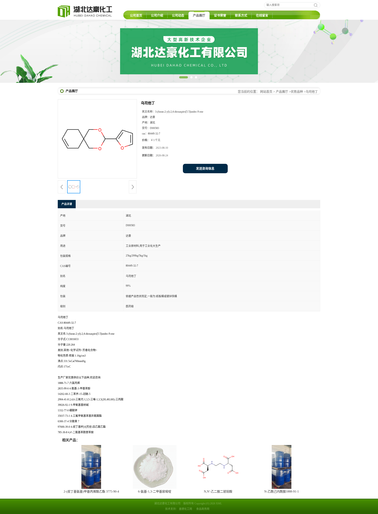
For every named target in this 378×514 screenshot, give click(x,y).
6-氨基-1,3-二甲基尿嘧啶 (154, 491)
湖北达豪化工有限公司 (167, 503)
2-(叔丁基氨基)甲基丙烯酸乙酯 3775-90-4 (91, 491)
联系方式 (241, 15)
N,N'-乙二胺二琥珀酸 (218, 491)
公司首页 (136, 15)
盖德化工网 (185, 508)
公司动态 (178, 15)
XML (219, 503)
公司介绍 (157, 15)
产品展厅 (199, 15)
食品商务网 (202, 508)
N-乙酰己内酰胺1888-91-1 (281, 491)
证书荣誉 (220, 15)
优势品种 (297, 91)
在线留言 (262, 15)
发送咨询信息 (205, 168)
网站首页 (266, 91)
